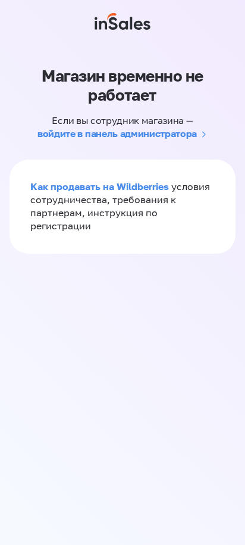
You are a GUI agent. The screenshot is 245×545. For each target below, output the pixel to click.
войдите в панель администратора (117, 133)
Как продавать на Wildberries (99, 186)
